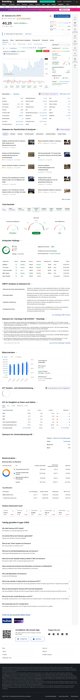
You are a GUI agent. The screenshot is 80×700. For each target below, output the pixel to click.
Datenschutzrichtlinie (63, 696)
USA (69, 447)
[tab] (12, 209)
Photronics (19, 510)
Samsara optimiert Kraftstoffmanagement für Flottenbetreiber (46, 168)
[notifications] (74, 1)
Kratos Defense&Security (64, 510)
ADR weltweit (51, 6)
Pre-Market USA (32, 6)
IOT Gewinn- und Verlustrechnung (17, 388)
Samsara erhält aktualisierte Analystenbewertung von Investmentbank (11, 155)
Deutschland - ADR (59, 6)
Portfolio (4, 654)
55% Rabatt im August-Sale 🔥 (47, 1)
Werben (44, 651)
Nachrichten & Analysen (23, 40)
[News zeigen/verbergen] (39, 48)
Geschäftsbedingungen (50, 696)
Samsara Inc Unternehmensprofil (17, 434)
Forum (52, 40)
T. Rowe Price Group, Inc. (10, 498)
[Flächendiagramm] (7, 48)
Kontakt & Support (47, 654)
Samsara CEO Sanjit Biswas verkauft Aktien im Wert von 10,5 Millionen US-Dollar (13, 180)
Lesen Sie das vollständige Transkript (59, 343)
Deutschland (19, 6)
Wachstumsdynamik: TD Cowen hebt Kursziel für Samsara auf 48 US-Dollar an (50, 155)
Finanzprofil (36, 40)
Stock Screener (12, 6)
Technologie (66, 441)
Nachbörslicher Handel (42, 6)
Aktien (4, 6)
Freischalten (27, 427)
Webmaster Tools (7, 657)
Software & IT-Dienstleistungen (61, 438)
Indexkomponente (38, 44)
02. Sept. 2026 (43, 115)
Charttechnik (8, 204)
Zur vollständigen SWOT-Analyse (61, 315)
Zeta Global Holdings (36, 510)
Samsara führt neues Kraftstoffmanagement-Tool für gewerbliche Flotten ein (48, 180)
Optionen (30, 44)
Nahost (75, 6)
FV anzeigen (66, 22)
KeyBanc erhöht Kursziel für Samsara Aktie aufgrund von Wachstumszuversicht (13, 143)
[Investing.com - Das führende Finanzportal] (8, 1)
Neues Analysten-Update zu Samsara (49, 141)
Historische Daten (22, 44)
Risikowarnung (74, 696)
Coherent (6, 510)
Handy (4, 651)
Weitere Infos (28, 33)
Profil (10, 44)
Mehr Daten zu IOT (65, 94)
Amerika (66, 6)
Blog (3, 648)
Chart (12, 40)
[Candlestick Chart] (4, 48)
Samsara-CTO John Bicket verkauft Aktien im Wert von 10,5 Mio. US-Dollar (14, 191)
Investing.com (10, 159)
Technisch (45, 40)
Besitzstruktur (8, 458)
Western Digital (48, 510)
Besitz (14, 44)
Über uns (44, 648)
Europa (71, 6)
